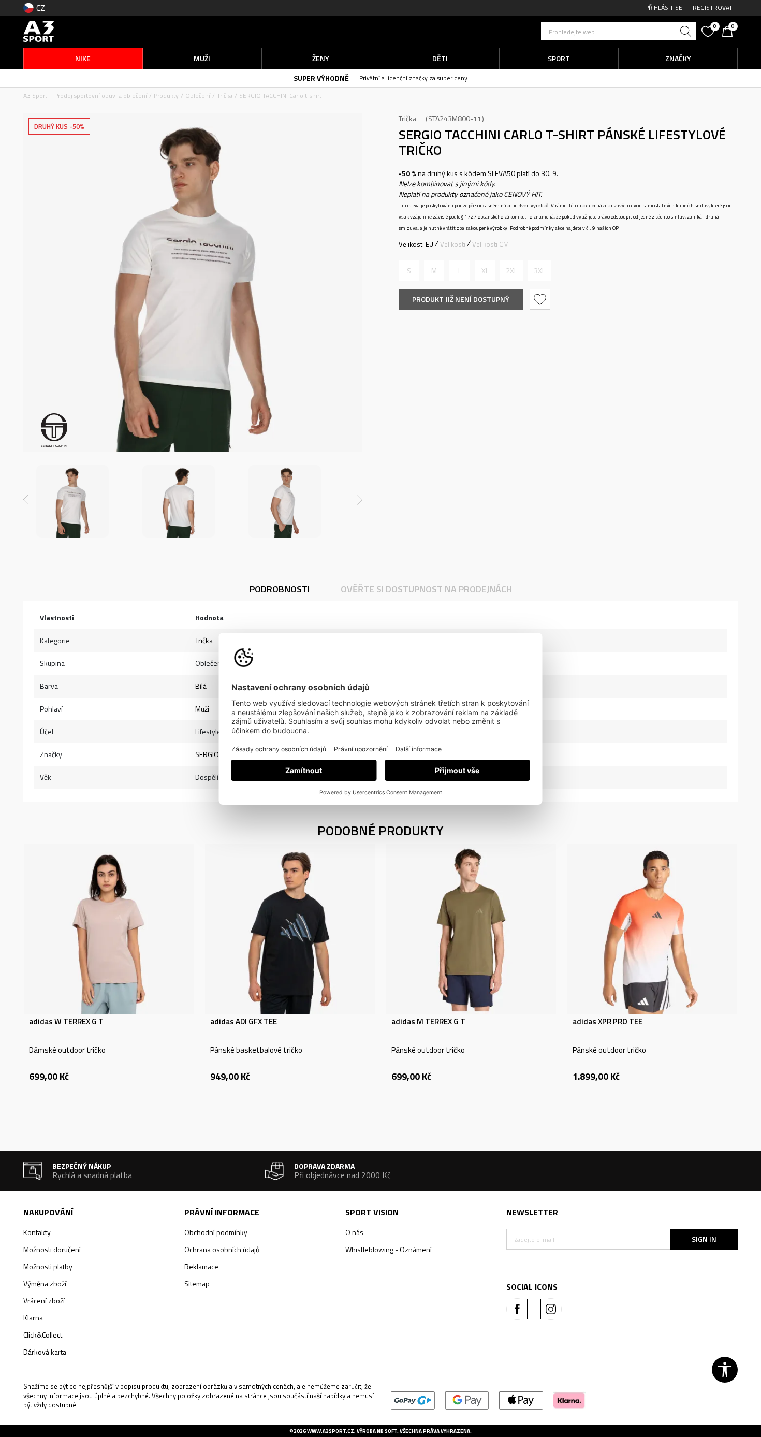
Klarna (33, 1317)
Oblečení (197, 95)
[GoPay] (413, 1399)
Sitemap (197, 1283)
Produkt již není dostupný (460, 299)
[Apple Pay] (521, 1399)
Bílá (201, 685)
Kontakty (37, 1232)
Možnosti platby (47, 1266)
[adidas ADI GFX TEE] (290, 929)
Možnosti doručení (52, 1249)
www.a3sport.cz (330, 1431)
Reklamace (201, 1266)
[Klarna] (569, 1399)
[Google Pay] (467, 1399)
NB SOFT (387, 1431)
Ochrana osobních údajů (221, 1249)
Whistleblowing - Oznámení (388, 1249)
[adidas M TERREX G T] (471, 929)
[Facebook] (517, 1309)
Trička (224, 95)
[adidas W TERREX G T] (109, 929)
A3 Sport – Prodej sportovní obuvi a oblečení (85, 95)
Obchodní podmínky (215, 1232)
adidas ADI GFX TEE (243, 1022)
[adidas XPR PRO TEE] (652, 929)
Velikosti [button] (452, 244)
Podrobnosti (280, 589)
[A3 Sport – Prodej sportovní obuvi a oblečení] (38, 30)
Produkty (166, 95)
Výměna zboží (44, 1283)
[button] (618, 31)
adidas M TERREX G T (428, 1022)
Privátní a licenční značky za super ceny (413, 78)
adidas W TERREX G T (66, 1022)
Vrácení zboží (44, 1300)
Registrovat (713, 7)
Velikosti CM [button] (490, 244)
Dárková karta (44, 1351)
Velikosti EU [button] (416, 244)
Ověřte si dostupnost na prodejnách (426, 589)
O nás (354, 1232)
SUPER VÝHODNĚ (321, 77)
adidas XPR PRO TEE (607, 1022)
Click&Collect (42, 1334)
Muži (202, 708)
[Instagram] (550, 1309)
